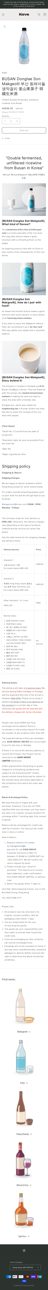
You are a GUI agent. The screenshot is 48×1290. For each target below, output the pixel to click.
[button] (3, 14)
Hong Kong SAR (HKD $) (23, 1267)
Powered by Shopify (28, 1285)
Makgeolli (22, 1031)
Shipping (5, 112)
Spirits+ (22, 1236)
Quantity (5, 116)
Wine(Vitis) (23, 1185)
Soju (22, 1083)
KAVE (20, 1285)
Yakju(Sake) (22, 1134)
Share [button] (7, 138)
